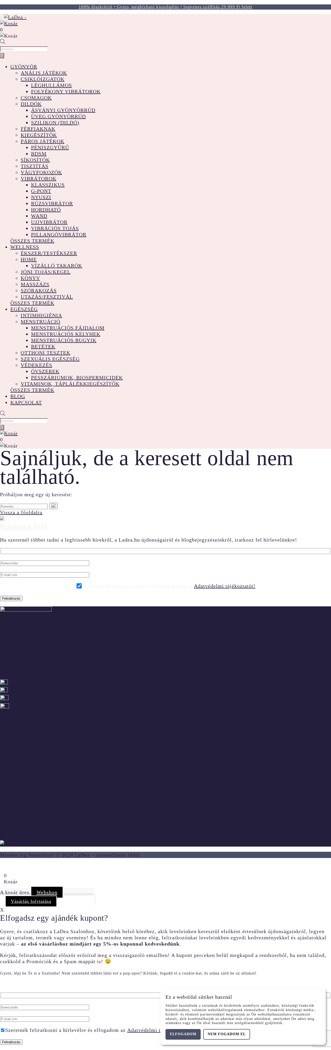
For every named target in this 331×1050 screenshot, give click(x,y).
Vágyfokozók (41, 172)
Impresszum (14, 764)
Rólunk (8, 786)
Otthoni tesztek (45, 353)
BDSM (39, 154)
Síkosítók (35, 160)
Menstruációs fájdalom (67, 328)
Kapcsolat (26, 402)
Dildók (31, 104)
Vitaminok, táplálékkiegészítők (70, 384)
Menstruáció (40, 321)
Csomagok (36, 98)
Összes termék (32, 241)
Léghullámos (51, 85)
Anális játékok (44, 73)
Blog (17, 396)
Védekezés (36, 365)
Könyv (30, 278)
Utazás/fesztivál (47, 297)
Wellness (24, 247)
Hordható (46, 209)
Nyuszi (41, 197)
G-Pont (41, 191)
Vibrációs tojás (55, 228)
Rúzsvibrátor (52, 203)
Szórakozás (39, 290)
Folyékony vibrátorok (66, 91)
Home (29, 259)
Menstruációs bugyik (63, 340)
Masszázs (35, 284)
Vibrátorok (38, 178)
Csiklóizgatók (42, 79)
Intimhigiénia (41, 315)
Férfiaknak (38, 129)
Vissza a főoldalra (21, 512)
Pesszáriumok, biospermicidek (77, 377)
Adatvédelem (15, 809)
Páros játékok (42, 141)
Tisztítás (34, 166)
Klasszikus (48, 185)
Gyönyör (23, 66)
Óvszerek (45, 371)
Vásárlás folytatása (31, 901)
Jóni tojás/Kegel (46, 272)
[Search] (2, 55)
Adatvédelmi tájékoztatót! (224, 586)
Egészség (24, 309)
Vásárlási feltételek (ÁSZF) (32, 821)
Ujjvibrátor (49, 222)
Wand (39, 216)
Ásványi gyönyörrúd (63, 110)
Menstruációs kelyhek (65, 334)
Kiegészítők (39, 135)
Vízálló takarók (56, 265)
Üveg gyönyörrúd (58, 116)
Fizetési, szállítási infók (28, 832)
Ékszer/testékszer (49, 253)
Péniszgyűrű (50, 147)
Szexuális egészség (50, 359)
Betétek (43, 346)
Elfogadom (183, 1034)
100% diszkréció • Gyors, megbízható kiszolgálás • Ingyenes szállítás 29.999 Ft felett (165, 6)
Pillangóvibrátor (58, 234)
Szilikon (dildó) (55, 122)
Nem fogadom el (227, 1034)
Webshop (46, 892)
